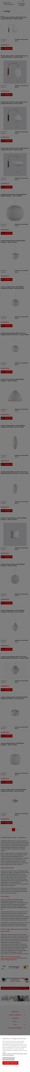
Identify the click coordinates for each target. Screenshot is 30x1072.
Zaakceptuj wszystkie (10, 1063)
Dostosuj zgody (8, 1058)
